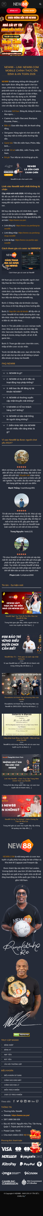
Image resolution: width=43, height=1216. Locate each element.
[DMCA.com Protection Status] (21, 1035)
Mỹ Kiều (27, 1135)
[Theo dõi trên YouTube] (29, 1101)
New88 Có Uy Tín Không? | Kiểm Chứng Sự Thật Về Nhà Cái (21, 820)
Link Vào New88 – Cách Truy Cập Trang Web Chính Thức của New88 (21, 780)
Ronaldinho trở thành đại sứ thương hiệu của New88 (22, 698)
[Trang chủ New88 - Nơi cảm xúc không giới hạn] (21, 4)
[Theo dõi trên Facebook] (14, 1101)
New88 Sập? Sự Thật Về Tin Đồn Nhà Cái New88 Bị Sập (21, 617)
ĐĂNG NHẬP (29, 11)
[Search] (40, 4)
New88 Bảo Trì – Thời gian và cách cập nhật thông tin (21, 658)
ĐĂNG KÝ (14, 11)
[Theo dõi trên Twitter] (17, 1101)
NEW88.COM (8, 857)
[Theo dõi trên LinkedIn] (25, 1101)
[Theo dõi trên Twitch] (37, 1101)
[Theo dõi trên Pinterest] (21, 1101)
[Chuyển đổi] (4, 373)
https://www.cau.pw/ (17, 220)
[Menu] (4, 4)
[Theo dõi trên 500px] (33, 1101)
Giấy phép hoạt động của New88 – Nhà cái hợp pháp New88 (22, 739)
